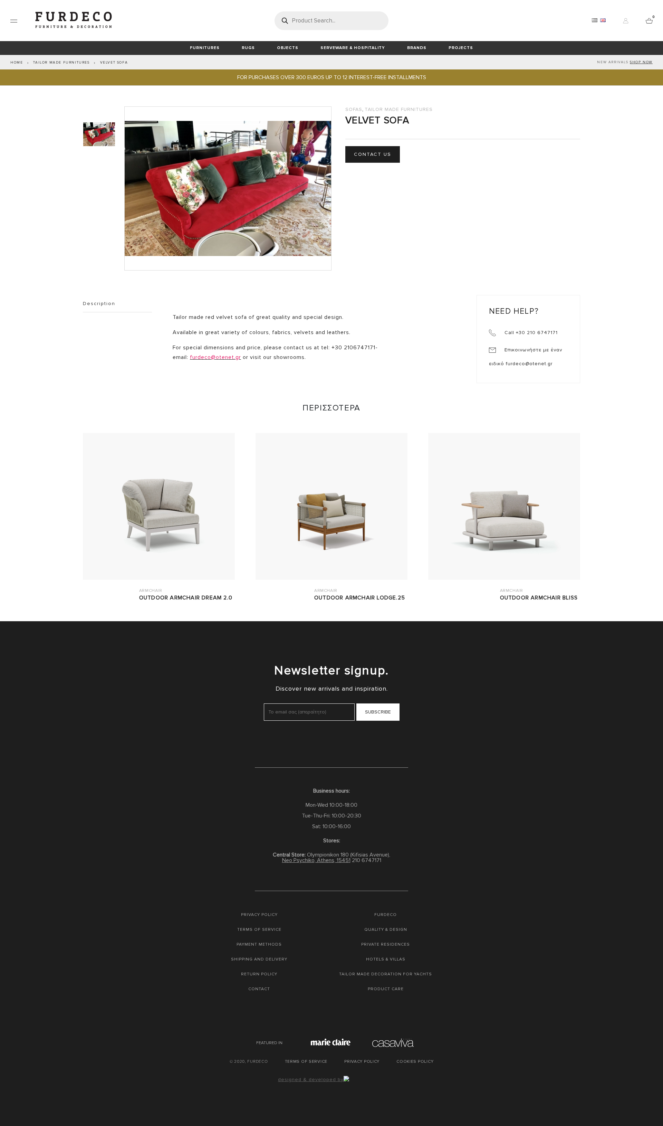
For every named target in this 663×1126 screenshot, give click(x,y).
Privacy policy (259, 914)
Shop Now (641, 62)
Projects (461, 47)
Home (16, 62)
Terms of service (259, 929)
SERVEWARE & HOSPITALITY (352, 47)
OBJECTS (287, 47)
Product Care (386, 989)
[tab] (100, 134)
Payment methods (259, 944)
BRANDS (416, 47)
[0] (649, 20)
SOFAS (353, 109)
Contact (259, 989)
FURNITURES (205, 47)
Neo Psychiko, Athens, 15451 (316, 860)
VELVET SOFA (114, 62)
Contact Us (372, 154)
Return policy (259, 974)
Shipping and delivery (259, 959)
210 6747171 (366, 860)
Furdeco (385, 914)
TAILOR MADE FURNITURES (61, 62)
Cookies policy (414, 1061)
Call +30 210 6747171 (530, 332)
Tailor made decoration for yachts (385, 974)
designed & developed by (311, 1079)
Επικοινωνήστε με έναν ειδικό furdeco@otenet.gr (525, 357)
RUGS (248, 47)
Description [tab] (99, 303)
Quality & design (385, 929)
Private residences (385, 944)
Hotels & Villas (385, 959)
